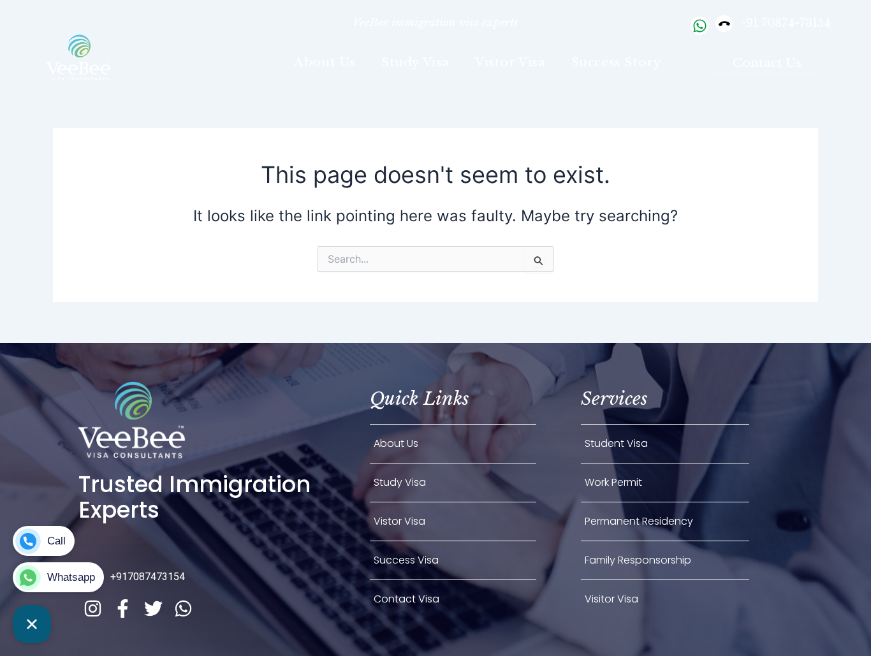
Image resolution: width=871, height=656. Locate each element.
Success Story (616, 62)
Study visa (415, 62)
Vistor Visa (510, 62)
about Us (325, 62)
